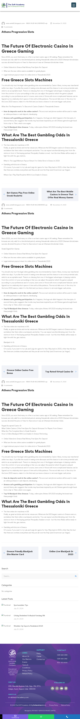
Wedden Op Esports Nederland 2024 (28, 626)
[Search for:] (40, 576)
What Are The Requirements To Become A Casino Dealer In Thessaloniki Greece (30, 107)
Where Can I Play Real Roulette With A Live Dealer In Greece (25, 175)
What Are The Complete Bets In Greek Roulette (19, 431)
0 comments (8, 27)
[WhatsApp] (41, 716)
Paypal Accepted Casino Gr (11, 426)
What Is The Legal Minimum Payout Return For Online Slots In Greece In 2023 (32, 161)
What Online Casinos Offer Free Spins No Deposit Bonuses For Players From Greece (32, 428)
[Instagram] (57, 688)
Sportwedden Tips (21, 605)
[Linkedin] (66, 688)
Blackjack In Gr (9, 342)
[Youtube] (61, 688)
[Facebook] (52, 688)
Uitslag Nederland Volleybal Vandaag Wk (29, 615)
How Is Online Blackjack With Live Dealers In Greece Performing (24, 434)
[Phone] (67, 716)
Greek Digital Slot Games (10, 249)
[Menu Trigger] (73, 4)
